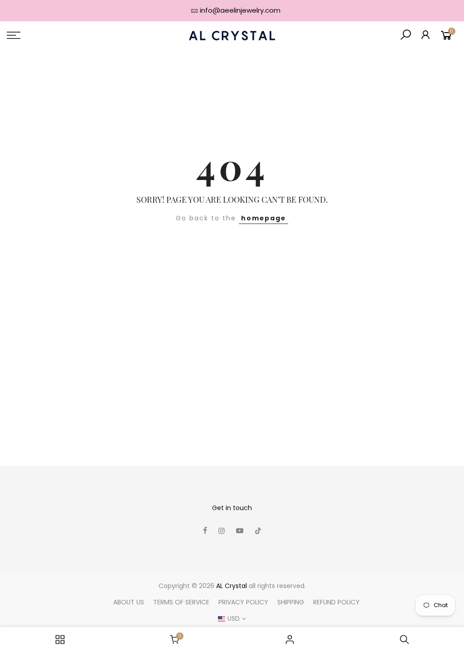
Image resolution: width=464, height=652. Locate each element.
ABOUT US (128, 602)
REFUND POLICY (336, 602)
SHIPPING (290, 602)
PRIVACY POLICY (243, 602)
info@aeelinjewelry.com (240, 10)
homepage (263, 218)
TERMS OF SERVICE (181, 602)
